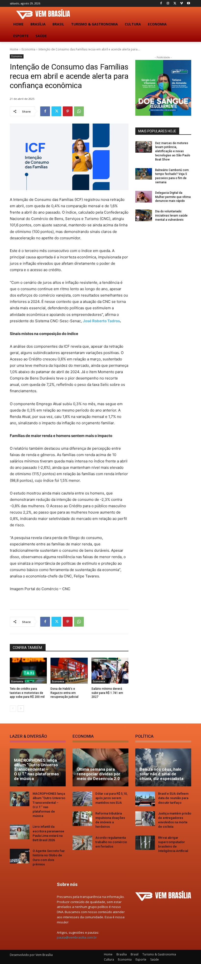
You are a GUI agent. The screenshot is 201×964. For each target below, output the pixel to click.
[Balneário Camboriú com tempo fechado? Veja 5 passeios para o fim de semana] (143, 174)
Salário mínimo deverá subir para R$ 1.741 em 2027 (107, 693)
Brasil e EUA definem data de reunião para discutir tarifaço (173, 798)
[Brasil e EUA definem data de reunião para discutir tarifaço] (145, 799)
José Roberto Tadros (101, 321)
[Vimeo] (181, 3)
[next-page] (21, 708)
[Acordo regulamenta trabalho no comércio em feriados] (82, 843)
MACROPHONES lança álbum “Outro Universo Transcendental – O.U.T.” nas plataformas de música (36, 769)
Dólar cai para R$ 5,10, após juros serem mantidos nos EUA (111, 798)
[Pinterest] (68, 111)
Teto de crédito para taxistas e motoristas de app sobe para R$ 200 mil (27, 693)
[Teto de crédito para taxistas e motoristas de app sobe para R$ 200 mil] (28, 671)
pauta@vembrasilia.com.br (77, 937)
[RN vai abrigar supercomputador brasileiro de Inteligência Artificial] (145, 843)
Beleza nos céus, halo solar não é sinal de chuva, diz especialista (161, 774)
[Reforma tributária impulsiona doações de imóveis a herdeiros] (82, 818)
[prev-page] (13, 708)
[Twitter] (175, 3)
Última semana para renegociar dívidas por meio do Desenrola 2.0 (98, 774)
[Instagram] (168, 3)
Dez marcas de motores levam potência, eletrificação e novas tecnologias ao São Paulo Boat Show (172, 151)
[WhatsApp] (79, 111)
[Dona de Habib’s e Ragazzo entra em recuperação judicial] (69, 671)
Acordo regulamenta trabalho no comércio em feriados (111, 842)
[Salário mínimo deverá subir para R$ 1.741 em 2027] (109, 671)
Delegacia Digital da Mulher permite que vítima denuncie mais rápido (173, 197)
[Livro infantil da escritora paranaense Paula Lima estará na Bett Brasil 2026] (19, 832)
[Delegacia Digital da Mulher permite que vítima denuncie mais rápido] (143, 197)
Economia (28, 49)
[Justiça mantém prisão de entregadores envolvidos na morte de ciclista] (145, 818)
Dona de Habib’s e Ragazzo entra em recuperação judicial (64, 693)
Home (14, 49)
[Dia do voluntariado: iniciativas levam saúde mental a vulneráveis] (143, 215)
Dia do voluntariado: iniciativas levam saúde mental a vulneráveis (171, 215)
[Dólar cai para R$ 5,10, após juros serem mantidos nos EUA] (82, 799)
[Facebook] (161, 3)
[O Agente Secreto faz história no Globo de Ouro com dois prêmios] (19, 856)
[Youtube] (188, 3)
